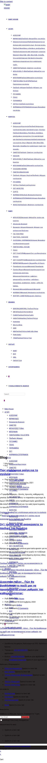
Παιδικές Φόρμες (16, 438)
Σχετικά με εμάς (11, 700)
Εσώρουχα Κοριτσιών (17, 464)
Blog (6, 465)
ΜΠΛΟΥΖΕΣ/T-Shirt (16, 428)
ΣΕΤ (10, 451)
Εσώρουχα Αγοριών (16, 422)
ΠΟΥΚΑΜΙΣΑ (14, 448)
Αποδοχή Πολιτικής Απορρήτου (15, 720)
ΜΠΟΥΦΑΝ (13, 432)
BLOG (7, 705)
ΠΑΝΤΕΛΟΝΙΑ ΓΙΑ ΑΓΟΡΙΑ (19, 435)
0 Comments (23, 489)
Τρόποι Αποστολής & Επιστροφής (19, 675)
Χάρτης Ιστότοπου (12, 685)
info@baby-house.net (17, 660)
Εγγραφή (25, 717)
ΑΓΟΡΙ (7, 412)
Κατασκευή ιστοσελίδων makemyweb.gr (18, 746)
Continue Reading (23, 512)
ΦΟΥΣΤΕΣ (13, 510)
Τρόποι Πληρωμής (12, 682)
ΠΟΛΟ (11, 445)
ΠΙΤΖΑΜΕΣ (13, 441)
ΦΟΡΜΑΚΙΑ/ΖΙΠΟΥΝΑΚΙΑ (18, 455)
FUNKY (11, 579)
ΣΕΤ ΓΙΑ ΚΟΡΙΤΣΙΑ (16, 546)
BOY (10, 611)
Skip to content (6, 1)
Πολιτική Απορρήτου (13, 668)
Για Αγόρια (9, 697)
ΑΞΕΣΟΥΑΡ (13, 415)
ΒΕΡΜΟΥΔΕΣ (14, 419)
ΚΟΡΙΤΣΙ (8, 458)
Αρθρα (19, 486)
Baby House (9, 409)
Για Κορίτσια (10, 693)
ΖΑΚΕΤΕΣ (12, 425)
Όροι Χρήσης (10, 672)
